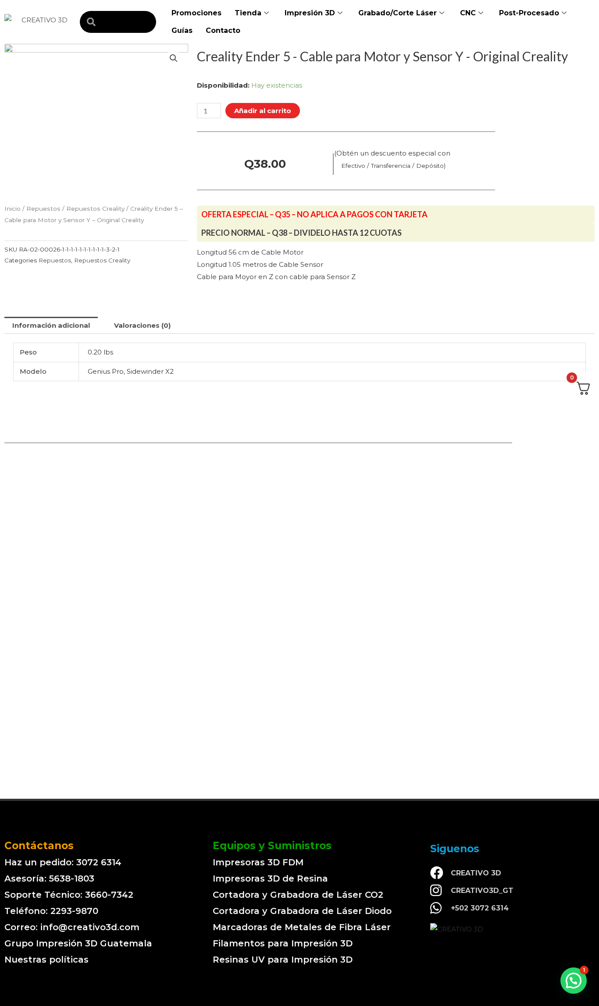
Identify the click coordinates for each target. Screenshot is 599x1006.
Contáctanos (39, 846)
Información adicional (51, 325)
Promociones (196, 13)
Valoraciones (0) (142, 325)
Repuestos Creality (95, 208)
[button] (573, 980)
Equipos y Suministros (272, 846)
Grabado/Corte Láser (397, 13)
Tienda (248, 13)
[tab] (51, 325)
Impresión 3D (310, 13)
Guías (182, 30)
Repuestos (43, 208)
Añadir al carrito (262, 110)
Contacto (223, 30)
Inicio (12, 208)
